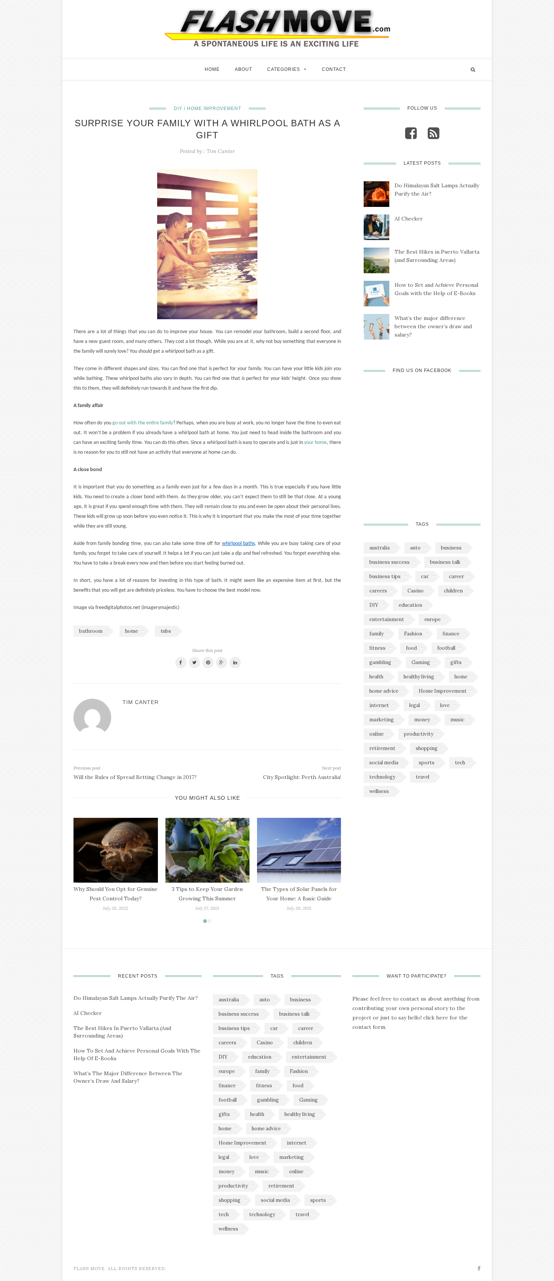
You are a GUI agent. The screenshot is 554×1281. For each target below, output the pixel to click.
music (457, 719)
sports (427, 762)
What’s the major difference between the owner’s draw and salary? (433, 326)
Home (212, 69)
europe (432, 619)
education (410, 605)
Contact (334, 69)
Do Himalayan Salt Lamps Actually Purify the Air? (437, 189)
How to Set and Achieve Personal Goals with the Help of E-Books (436, 289)
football (446, 648)
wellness (379, 791)
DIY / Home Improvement (207, 108)
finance (450, 634)
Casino (415, 591)
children (453, 591)
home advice (383, 691)
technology (382, 777)
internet (379, 705)
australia (379, 548)
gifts (456, 662)
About (243, 69)
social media (383, 762)
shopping (427, 748)
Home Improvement (443, 691)
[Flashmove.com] (277, 27)
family (376, 634)
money (422, 719)
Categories (283, 69)
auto (415, 548)
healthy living (419, 676)
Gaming (421, 662)
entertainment (386, 619)
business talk (445, 562)
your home (315, 442)
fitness (377, 648)
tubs (166, 631)
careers (378, 591)
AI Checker (409, 218)
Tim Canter (221, 151)
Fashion (413, 634)
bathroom (91, 631)
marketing (381, 719)
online (376, 734)
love (445, 705)
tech (460, 762)
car (425, 576)
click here (435, 1017)
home (131, 631)
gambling (380, 662)
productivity (418, 734)
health (376, 676)
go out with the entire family (142, 423)
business (451, 548)
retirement (382, 748)
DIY (373, 605)
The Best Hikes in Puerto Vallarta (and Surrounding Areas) (437, 255)
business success (389, 562)
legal (414, 705)
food (411, 648)
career (456, 576)
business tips (385, 576)
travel (422, 777)
